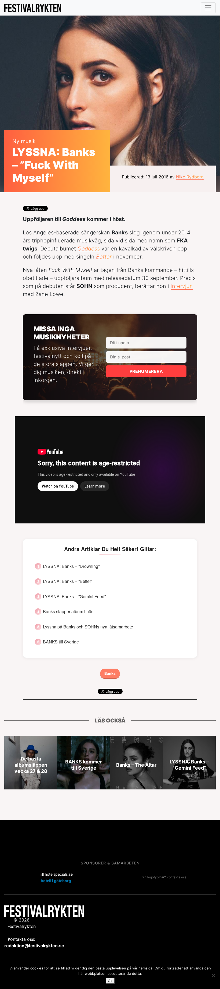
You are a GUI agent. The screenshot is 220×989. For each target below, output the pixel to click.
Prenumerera (146, 371)
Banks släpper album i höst (68, 612)
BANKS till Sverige (61, 642)
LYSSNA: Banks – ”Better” (67, 581)
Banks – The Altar (136, 764)
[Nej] (213, 975)
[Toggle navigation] (208, 7)
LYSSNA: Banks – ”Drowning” (71, 566)
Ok (110, 981)
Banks (110, 673)
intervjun (182, 286)
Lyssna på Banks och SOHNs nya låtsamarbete (88, 627)
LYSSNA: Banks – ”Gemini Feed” (74, 597)
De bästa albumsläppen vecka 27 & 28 (30, 765)
